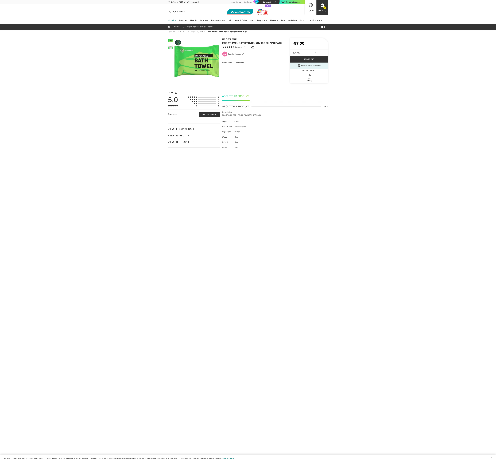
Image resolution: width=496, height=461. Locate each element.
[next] (303, 20)
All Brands (315, 20)
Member (183, 20)
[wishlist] (246, 47)
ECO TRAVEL (230, 39)
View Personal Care (181, 129)
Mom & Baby (241, 20)
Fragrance (262, 20)
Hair (230, 20)
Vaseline (172, 20)
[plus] (323, 53)
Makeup (274, 20)
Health (193, 20)
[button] (322, 7)
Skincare (204, 20)
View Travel (176, 135)
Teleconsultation (289, 20)
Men (252, 20)
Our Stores (248, 2)
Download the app (234, 2)
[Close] (492, 457)
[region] (248, 458)
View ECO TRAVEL (179, 142)
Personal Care (218, 20)
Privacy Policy (228, 458)
